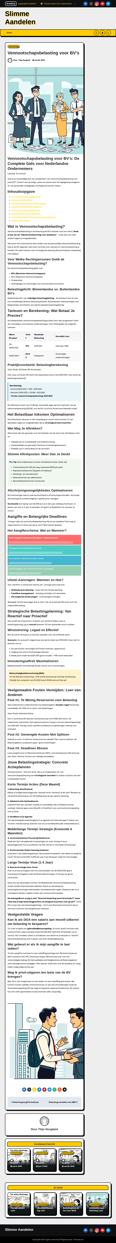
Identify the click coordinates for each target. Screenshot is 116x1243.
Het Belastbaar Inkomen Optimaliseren (28, 203)
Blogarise (64, 1239)
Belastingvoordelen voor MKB (62, 1102)
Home (9, 33)
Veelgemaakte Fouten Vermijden (26, 214)
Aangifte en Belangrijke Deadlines (26, 207)
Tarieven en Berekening (21, 200)
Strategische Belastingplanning (25, 210)
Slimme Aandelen (19, 1229)
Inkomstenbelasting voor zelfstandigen (45, 1210)
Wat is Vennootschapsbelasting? (26, 196)
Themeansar (78, 1239)
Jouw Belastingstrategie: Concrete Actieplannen (33, 217)
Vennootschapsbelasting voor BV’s (96, 1210)
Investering (13, 46)
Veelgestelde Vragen (20, 220)
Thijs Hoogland (24, 60)
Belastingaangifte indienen (26, 1102)
